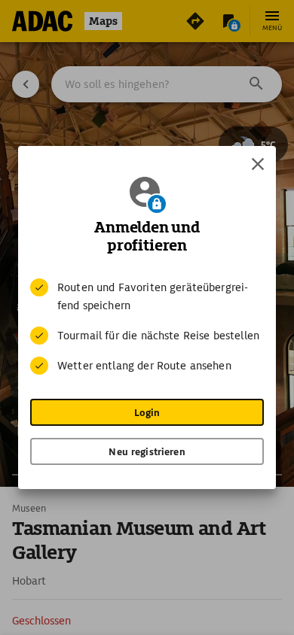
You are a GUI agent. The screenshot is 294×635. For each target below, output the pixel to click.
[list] (147, 326)
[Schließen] (258, 164)
